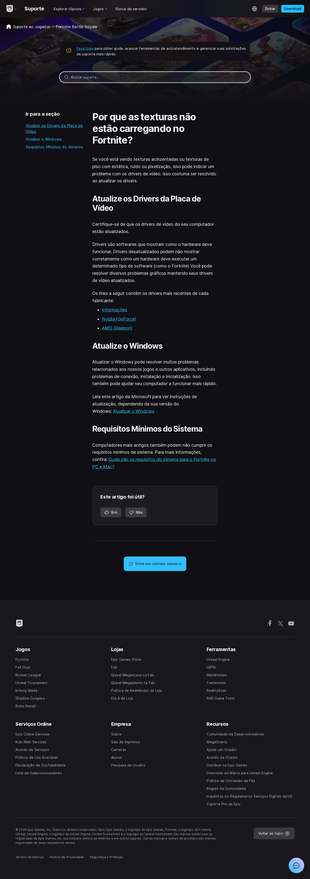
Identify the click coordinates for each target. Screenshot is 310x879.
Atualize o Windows (44, 139)
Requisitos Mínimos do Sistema (54, 147)
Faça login (85, 48)
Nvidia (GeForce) (119, 319)
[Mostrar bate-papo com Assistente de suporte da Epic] (296, 865)
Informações (114, 309)
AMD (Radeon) (117, 328)
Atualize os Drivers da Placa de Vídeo (54, 128)
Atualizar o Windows (133, 411)
